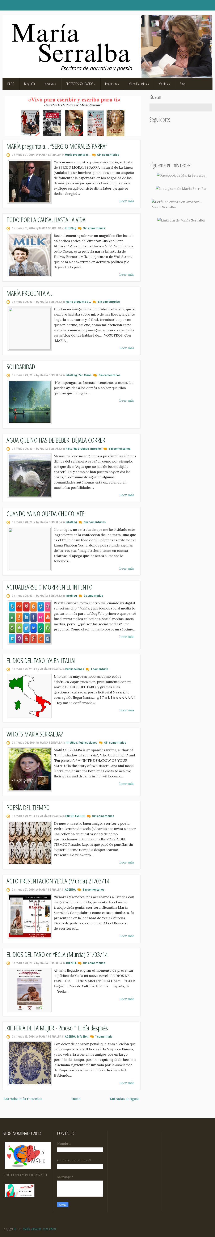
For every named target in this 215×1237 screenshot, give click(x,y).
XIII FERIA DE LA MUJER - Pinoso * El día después (57, 1027)
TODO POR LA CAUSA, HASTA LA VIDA (46, 219)
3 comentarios (93, 596)
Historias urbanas (77, 449)
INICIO (10, 83)
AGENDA (70, 889)
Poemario (112, 83)
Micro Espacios (139, 83)
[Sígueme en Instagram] (181, 188)
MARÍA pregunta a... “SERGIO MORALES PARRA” (57, 146)
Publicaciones (74, 669)
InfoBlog (70, 228)
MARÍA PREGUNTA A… (30, 292)
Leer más (126, 201)
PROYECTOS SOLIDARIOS (81, 83)
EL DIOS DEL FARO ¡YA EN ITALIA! (41, 660)
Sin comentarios (108, 155)
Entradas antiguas (124, 1099)
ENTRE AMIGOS (75, 816)
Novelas (50, 83)
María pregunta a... (77, 155)
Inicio (76, 1099)
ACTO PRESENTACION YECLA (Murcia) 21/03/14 (58, 880)
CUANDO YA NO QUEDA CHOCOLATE (46, 513)
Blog (182, 83)
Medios (164, 83)
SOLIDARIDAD (21, 366)
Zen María (85, 375)
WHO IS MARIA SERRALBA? (35, 733)
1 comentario (99, 669)
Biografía (29, 83)
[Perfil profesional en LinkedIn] (181, 220)
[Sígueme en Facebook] (181, 175)
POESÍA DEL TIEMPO (28, 807)
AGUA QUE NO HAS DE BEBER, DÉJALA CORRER (56, 439)
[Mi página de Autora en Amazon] (180, 204)
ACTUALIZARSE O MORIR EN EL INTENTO (50, 586)
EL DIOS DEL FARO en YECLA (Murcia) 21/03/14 (57, 954)
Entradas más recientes (23, 1099)
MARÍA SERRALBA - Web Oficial (39, 1229)
